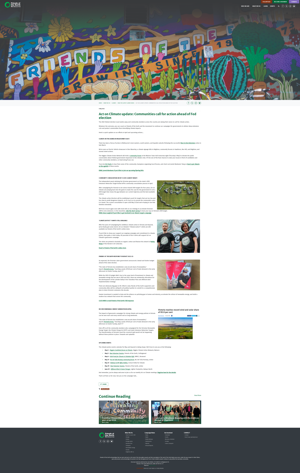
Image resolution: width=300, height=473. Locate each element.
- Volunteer (167, 435)
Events (272, 6)
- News (146, 435)
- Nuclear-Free (128, 443)
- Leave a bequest (168, 443)
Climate (114, 103)
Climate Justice (105, 389)
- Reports (147, 443)
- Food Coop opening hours (191, 437)
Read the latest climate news (126, 103)
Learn (266, 6)
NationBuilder (160, 468)
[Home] (12, 4)
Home (100, 103)
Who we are (245, 6)
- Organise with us (129, 452)
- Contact (186, 435)
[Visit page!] (282, 6)
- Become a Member (169, 439)
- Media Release (149, 439)
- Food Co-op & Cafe (130, 435)
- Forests (127, 449)
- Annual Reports (149, 445)
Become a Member (280, 1)
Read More (197, 395)
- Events (166, 437)
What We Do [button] (257, 6)
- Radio (146, 437)
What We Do (107, 103)
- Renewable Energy (130, 447)
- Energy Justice (129, 441)
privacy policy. (152, 465)
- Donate (166, 441)
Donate (294, 1)
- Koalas (127, 439)
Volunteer (266, 1)
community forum (135, 156)
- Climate (127, 437)
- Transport (127, 445)
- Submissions (148, 441)
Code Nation (152, 468)
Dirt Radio (108, 164)
